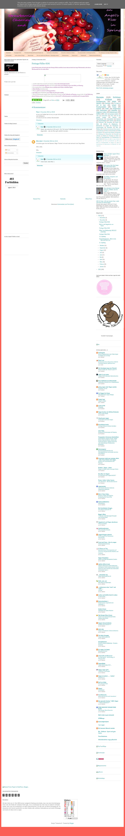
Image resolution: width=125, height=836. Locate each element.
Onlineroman (65, 55)
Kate (53, 100)
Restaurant (99, 125)
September (103, 248)
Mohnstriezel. (101, 503)
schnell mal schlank (109, 132)
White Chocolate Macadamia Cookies (107, 559)
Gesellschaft (111, 140)
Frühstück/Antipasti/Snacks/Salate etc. (34, 52)
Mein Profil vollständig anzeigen (104, 88)
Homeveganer (102, 449)
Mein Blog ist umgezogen (104, 582)
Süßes (98, 114)
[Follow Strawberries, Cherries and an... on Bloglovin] (12, 140)
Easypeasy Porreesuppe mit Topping (107, 432)
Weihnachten (107, 144)
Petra (37, 112)
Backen (119, 119)
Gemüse (107, 103)
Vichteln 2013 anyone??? (104, 624)
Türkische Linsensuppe (104, 671)
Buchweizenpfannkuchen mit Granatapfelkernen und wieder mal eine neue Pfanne (108, 452)
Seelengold (101, 352)
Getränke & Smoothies (52, 52)
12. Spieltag (102, 236)
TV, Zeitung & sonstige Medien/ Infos (108, 52)
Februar (102, 264)
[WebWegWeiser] (99, 772)
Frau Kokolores (102, 736)
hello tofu (101, 629)
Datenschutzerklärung (94, 55)
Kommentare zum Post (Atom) (66, 204)
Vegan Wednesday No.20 (104, 576)
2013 (99, 215)
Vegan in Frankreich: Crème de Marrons (108, 630)
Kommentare (10, 153)
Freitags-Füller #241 (104, 234)
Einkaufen (104, 115)
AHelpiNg (100, 407)
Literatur (98, 135)
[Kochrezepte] (100, 752)
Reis (117, 127)
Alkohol (105, 124)
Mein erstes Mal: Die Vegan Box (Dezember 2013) (111, 166)
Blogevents (115, 124)
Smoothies (109, 122)
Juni (101, 255)
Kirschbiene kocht (103, 424)
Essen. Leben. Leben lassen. (106, 480)
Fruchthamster (102, 695)
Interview (118, 132)
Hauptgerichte (17, 52)
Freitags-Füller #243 (104, 228)
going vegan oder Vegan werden (107, 387)
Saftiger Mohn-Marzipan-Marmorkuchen (108, 376)
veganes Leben (101, 112)
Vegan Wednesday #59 (104, 637)
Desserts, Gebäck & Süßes (68, 52)
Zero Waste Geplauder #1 (104, 509)
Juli (101, 252)
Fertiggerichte (99, 140)
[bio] (97, 344)
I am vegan (101, 725)
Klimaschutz (108, 134)
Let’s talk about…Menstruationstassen (107, 481)
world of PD (101, 405)
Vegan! (100, 688)
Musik (117, 122)
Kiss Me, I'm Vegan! (103, 474)
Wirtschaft (114, 144)
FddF (107, 108)
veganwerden (102, 486)
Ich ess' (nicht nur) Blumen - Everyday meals (48, 55)
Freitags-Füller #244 (104, 222)
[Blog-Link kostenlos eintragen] (100, 778)
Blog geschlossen (102, 651)
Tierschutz (105, 129)
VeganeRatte (101, 663)
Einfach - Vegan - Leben (105, 467)
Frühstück (101, 122)
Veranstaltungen (105, 137)
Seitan (117, 135)
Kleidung (100, 134)
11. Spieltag (102, 242)
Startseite (8, 52)
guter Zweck (99, 139)
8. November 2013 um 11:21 (53, 127)
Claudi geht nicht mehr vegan (105, 419)
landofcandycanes (103, 528)
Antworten (39, 120)
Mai (101, 257)
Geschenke (113, 130)
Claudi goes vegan (103, 418)
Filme (106, 130)
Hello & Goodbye (102, 523)
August (102, 250)
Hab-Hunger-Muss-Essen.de (105, 710)
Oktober (102, 245)
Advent (106, 139)
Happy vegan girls (103, 669)
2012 (99, 269)
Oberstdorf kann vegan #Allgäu (106, 394)
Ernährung (100, 130)
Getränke (114, 110)
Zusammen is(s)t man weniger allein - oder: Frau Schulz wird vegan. (108, 459)
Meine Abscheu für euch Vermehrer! (107, 696)
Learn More (98, 4)
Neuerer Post (36, 199)
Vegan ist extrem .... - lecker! (106, 676)
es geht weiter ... (102, 596)
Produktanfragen (104, 142)
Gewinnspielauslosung (104, 544)
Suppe (107, 125)
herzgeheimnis (102, 641)
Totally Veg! (101, 399)
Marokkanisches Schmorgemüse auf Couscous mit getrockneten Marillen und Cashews (108, 551)
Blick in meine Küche (114, 139)
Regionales (117, 108)
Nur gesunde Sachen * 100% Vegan (108, 701)
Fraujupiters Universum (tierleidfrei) (108, 437)
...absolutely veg (103, 574)
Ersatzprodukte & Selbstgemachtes (86, 52)
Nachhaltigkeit (102, 120)
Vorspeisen (115, 125)
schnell (98, 108)
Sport (97, 137)
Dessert (118, 120)
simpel (114, 105)
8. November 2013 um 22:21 (53, 159)
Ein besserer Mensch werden (106, 728)
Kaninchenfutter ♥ (103, 601)
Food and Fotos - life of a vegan (107, 542)
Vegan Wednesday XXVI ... (105, 665)
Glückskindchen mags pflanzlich (107, 739)
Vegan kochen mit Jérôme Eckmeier (108, 412)
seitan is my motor (103, 374)
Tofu (97, 115)
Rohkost (98, 129)
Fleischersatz (99, 119)
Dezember (103, 217)
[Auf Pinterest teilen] (73, 100)
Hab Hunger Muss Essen (105, 615)
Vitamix (111, 120)
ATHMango (101, 718)
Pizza (97, 142)
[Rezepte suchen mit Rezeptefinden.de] (101, 746)
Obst (97, 124)
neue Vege (101, 431)
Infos (112, 115)
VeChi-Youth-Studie (103, 413)
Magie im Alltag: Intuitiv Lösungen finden (108, 469)
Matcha (105, 135)
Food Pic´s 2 (101, 677)
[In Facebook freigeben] (72, 100)
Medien (98, 103)
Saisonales (103, 110)
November (103, 220)
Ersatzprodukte (101, 107)
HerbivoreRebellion (103, 502)
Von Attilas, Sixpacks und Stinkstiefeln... (110, 177)
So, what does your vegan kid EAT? (107, 475)
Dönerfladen (101, 690)
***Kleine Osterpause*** (104, 702)
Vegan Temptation (103, 558)
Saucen (114, 117)
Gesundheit (110, 119)
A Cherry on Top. (103, 548)
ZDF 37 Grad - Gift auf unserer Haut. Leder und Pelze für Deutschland (107, 201)
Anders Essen (102, 609)
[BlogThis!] (68, 100)
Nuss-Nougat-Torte (103, 683)
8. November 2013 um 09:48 (47, 112)
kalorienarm (114, 112)
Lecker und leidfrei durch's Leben (107, 595)
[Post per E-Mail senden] (63, 100)
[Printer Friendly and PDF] (37, 100)
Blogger (72, 823)
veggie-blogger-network (105, 534)
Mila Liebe (39, 141)
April (101, 259)
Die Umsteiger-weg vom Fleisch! (107, 368)
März (101, 262)
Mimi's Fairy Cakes (103, 494)
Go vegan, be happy (104, 649)
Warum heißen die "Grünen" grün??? (107, 369)
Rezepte (100, 97)
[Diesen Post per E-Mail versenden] (67, 100)
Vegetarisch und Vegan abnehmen (108, 522)
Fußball (108, 99)
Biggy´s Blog (102, 514)
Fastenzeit (83, 55)
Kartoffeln (109, 127)
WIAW (114, 101)
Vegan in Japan (102, 401)
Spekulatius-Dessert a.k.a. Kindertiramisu (108, 382)
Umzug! (100, 590)
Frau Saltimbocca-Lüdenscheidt (107, 380)
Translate (109, 66)
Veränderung (115, 137)
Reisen (112, 142)
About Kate (30, 55)
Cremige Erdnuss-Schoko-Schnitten (107, 426)
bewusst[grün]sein (103, 721)
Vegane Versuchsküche (104, 623)
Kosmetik (116, 134)
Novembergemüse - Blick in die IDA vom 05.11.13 (107, 239)
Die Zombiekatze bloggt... (105, 508)
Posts (8, 150)
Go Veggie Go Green (104, 393)
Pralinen (100, 132)
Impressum (74, 55)
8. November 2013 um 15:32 (50, 141)
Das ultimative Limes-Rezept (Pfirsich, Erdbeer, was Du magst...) (111, 190)
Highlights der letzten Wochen (105, 610)
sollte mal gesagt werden (111, 114)
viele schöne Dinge (19, 55)
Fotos (106, 140)
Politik (119, 130)
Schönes (38, 102)
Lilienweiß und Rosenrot (105, 655)
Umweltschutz (99, 144)
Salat (118, 142)
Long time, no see (102, 388)
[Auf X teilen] (70, 100)
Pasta (114, 107)
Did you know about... (115, 129)
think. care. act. (102, 581)
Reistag (111, 135)
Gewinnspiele (99, 127)
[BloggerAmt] (101, 765)
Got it (106, 4)
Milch (118, 140)
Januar (102, 266)
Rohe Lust (101, 360)
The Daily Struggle (103, 635)
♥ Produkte (8, 55)
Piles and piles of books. (104, 530)
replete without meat (104, 564)
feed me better (102, 682)
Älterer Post (88, 199)
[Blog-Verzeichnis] (100, 759)
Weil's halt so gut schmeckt (106, 715)
